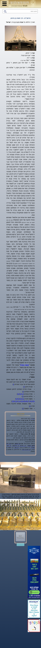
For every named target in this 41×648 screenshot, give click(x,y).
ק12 (16, 401)
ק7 (29, 401)
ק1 (22, 394)
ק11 (19, 401)
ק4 (16, 399)
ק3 (18, 394)
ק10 (22, 401)
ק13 (13, 401)
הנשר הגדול (24, 365)
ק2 (20, 394)
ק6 (31, 401)
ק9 (25, 401)
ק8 (27, 401)
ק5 (34, 401)
